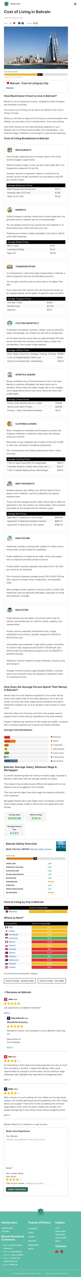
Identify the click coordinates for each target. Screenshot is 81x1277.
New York (32, 1241)
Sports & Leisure (58, 753)
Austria (12, 967)
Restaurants (57, 737)
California (32, 1228)
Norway (12, 949)
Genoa (12, 942)
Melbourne (14, 960)
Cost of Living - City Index (52, 981)
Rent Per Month (58, 761)
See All (31, 1249)
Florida (31, 1237)
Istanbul (12, 956)
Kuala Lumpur (17, 1255)
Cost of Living (60, 1238)
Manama (9, 88)
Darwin (12, 953)
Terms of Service (62, 1273)
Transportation (58, 745)
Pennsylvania (33, 1245)
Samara (12, 963)
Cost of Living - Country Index (20, 981)
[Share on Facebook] (19, 23)
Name (9, 1168)
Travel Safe (15, 4)
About (57, 1241)
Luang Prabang (16, 1251)
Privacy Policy (50, 1273)
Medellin (13, 1264)
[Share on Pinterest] (23, 23)
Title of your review (15, 1183)
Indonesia (13, 938)
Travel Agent (60, 1231)
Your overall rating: (14, 1173)
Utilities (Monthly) (58, 749)
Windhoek (13, 934)
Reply (7, 1013)
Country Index (7, 1228)
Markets (55, 741)
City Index (5, 1231)
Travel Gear (60, 1234)
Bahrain (7, 101)
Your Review (11, 1136)
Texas (30, 1232)
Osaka (12, 931)
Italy (11, 927)
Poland (12, 945)
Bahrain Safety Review (41, 849)
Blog (57, 1228)
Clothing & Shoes (58, 757)
